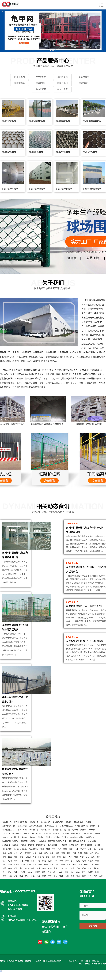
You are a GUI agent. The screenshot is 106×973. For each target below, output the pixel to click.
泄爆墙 (41, 837)
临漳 (97, 872)
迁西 (84, 868)
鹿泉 (21, 868)
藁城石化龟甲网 (36, 152)
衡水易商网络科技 (99, 964)
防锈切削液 (52, 845)
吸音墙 (56, 833)
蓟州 (84, 861)
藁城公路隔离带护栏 (92, 121)
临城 (95, 876)
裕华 (23, 864)
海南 (71, 849)
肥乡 (27, 876)
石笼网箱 (92, 830)
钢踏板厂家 (33, 830)
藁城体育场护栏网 (37, 121)
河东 (4, 861)
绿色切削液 (7, 849)
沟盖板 (67, 830)
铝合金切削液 (58, 822)
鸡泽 (44, 876)
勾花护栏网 (36, 833)
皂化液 (97, 845)
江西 (10, 853)
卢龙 (61, 872)
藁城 (4, 868)
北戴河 (37, 872)
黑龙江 (83, 849)
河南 (89, 849)
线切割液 (63, 845)
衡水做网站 (33, 849)
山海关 (29, 872)
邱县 (38, 876)
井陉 (29, 864)
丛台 (78, 872)
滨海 (67, 861)
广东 (53, 849)
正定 (34, 864)
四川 (68, 853)
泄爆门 (49, 837)
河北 (76, 849)
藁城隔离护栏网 (63, 121)
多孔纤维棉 (89, 837)
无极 (74, 864)
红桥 (27, 861)
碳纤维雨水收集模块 (10, 841)
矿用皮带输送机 (66, 826)
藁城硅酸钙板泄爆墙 (92, 189)
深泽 (63, 864)
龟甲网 (75, 830)
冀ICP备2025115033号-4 (53, 961)
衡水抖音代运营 (20, 849)
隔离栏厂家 (22, 830)
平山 (80, 864)
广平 (50, 876)
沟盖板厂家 (87, 833)
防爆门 (31, 845)
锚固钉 (97, 833)
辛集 (97, 864)
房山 (48, 857)
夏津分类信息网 (35, 826)
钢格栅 (25, 837)
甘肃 (48, 849)
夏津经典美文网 (8, 826)
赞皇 (68, 864)
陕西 (63, 853)
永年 (33, 876)
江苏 (4, 853)
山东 (46, 853)
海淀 (34, 857)
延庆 (93, 857)
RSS (70, 961)
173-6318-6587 (18, 905)
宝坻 (61, 861)
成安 (4, 876)
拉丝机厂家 (7, 822)
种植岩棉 (6, 845)
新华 (10, 864)
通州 (53, 857)
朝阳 (15, 857)
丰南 (55, 868)
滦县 (67, 868)
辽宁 (21, 853)
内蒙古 (28, 853)
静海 (78, 861)
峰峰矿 (90, 872)
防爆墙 (57, 837)
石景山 (28, 857)
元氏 (86, 864)
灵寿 (51, 864)
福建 (42, 849)
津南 (44, 861)
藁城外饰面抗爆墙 (64, 189)
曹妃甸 (96, 868)
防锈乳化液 (73, 845)
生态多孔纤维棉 (76, 837)
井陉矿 (16, 864)
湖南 (101, 849)
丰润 (61, 868)
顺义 (59, 857)
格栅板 (33, 837)
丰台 (21, 857)
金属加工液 (78, 822)
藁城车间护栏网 (9, 121)
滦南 (72, 868)
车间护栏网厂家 (81, 826)
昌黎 (49, 872)
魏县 (61, 876)
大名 (10, 876)
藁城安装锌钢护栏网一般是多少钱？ (84, 606)
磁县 (21, 876)
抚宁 (55, 872)
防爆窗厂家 (40, 845)
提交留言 (93, 926)
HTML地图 (95, 961)
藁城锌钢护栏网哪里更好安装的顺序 (84, 641)
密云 (87, 857)
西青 (38, 861)
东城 (4, 857)
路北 (38, 868)
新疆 (80, 853)
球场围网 (47, 833)
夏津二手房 (22, 826)
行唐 (46, 864)
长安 (97, 861)
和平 (99, 857)
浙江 (97, 853)
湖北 (95, 849)
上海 (51, 853)
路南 (33, 868)
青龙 (44, 872)
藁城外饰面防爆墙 (10, 189)
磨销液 (68, 822)
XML (76, 961)
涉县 (15, 876)
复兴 (83, 872)
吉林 (15, 853)
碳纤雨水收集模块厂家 (57, 841)
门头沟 (41, 857)
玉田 (89, 868)
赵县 (91, 864)
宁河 (72, 861)
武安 (72, 876)
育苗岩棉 (42, 841)
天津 (74, 853)
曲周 (67, 876)
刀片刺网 (65, 833)
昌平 (65, 857)
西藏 (86, 853)
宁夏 (34, 853)
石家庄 (90, 861)
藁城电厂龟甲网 (90, 152)
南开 (15, 861)
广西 (59, 849)
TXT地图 (84, 961)
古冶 (44, 868)
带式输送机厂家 (51, 826)
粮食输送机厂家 (8, 830)
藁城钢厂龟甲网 (63, 152)
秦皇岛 (16, 872)
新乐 (15, 868)
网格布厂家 (94, 826)
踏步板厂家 (45, 830)
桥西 (4, 864)
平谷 (82, 857)
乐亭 (78, 868)
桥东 (84, 876)
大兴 (70, 857)
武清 (55, 861)
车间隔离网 (16, 833)
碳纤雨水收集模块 (28, 841)
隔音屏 (26, 833)
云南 (91, 853)
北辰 (50, 861)
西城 (10, 857)
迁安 (10, 872)
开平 (50, 868)
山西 (57, 853)
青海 (40, 853)
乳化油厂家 (45, 822)
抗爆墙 (23, 845)
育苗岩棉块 (92, 841)
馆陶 (55, 876)
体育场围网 (75, 833)
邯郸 (66, 872)
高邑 (57, 864)
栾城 (40, 864)
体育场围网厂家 (20, 822)
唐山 (27, 868)
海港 (23, 872)
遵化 (4, 872)
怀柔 (76, 857)
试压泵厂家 (33, 822)
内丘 (101, 876)
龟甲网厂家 (57, 830)
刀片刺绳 (6, 833)
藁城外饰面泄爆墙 (37, 189)
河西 (10, 861)
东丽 (33, 861)
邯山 (72, 872)
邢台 (78, 876)
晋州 (10, 868)
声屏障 (83, 830)
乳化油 (88, 822)
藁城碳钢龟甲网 (9, 152)
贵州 (65, 849)
